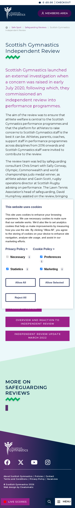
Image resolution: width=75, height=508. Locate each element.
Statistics (16, 269)
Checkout (63, 2)
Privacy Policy (37, 479)
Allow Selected (54, 282)
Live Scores (17, 501)
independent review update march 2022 (37, 336)
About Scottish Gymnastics (18, 476)
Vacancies (52, 479)
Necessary (17, 257)
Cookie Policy (43, 249)
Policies (39, 476)
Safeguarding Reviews (35, 27)
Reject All (20, 297)
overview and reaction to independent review (37, 322)
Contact (50, 476)
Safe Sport (16, 27)
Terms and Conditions (15, 479)
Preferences (52, 257)
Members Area (56, 13)
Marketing (51, 269)
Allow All (20, 282)
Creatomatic (26, 487)
